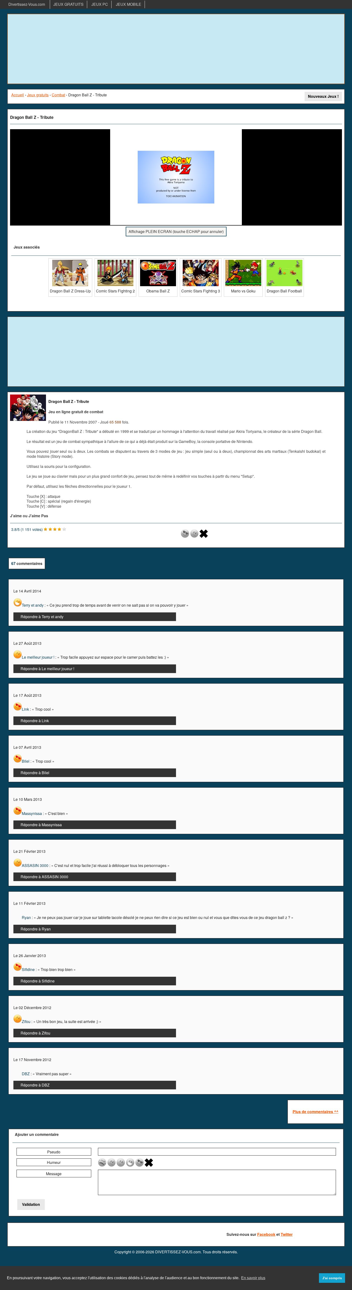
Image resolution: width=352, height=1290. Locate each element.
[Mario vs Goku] (243, 260)
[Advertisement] (176, 48)
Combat (58, 95)
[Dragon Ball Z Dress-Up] (70, 260)
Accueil (17, 95)
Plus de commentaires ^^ (315, 1111)
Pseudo (53, 1152)
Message (54, 1173)
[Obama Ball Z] (158, 260)
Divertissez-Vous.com (26, 4)
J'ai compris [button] (332, 1278)
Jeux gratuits (38, 95)
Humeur (54, 1162)
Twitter (287, 1234)
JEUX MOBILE (128, 4)
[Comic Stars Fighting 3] (201, 260)
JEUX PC (99, 4)
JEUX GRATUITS (68, 4)
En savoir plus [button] (253, 1278)
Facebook (266, 1234)
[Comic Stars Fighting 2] (115, 260)
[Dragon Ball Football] (284, 260)
